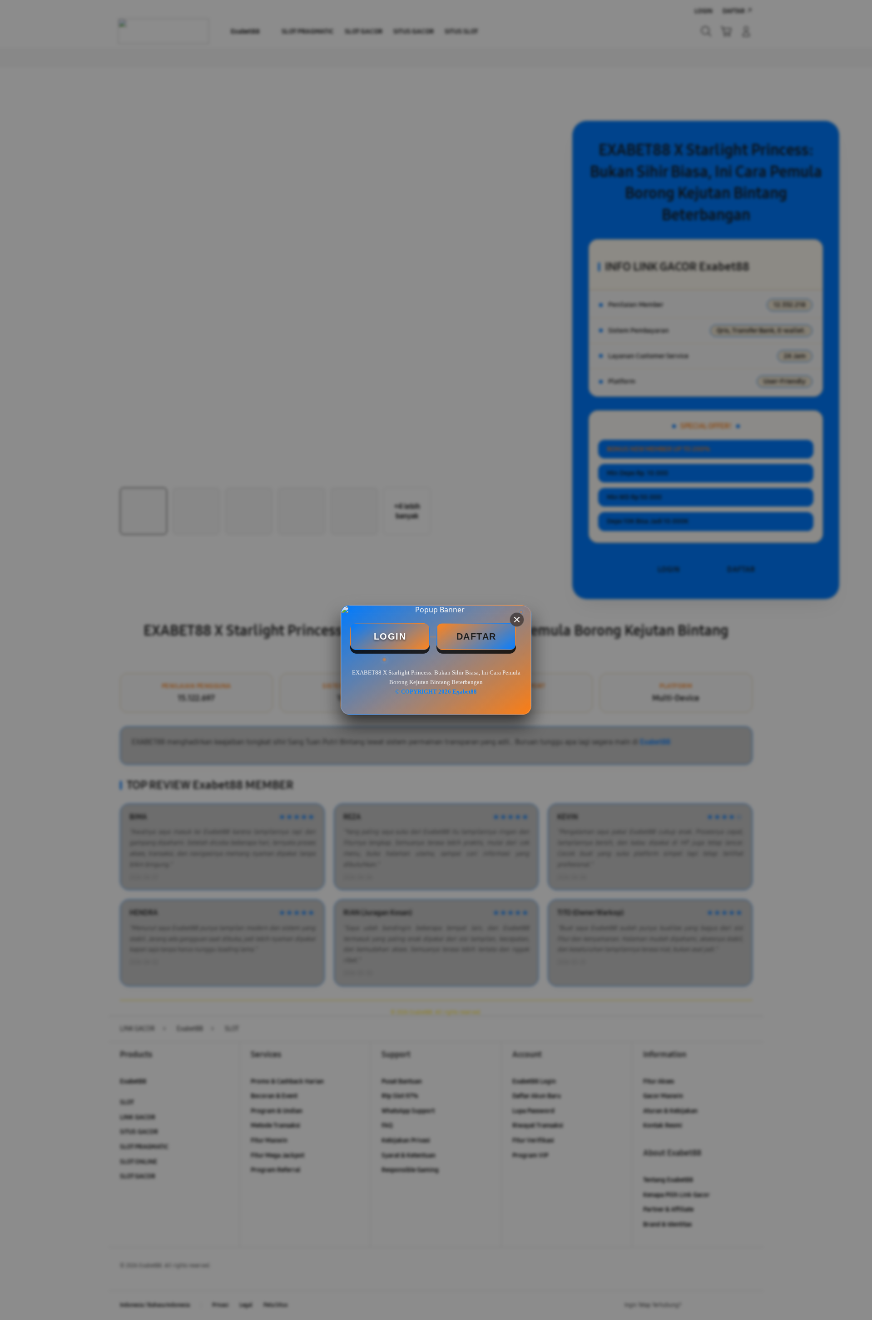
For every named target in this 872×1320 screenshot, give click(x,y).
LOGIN (390, 636)
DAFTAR (476, 636)
